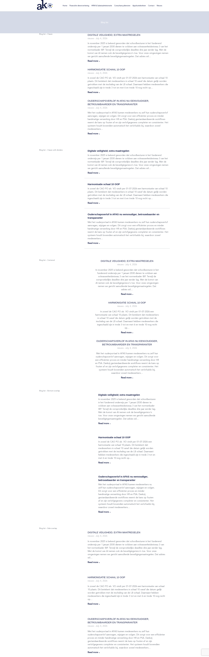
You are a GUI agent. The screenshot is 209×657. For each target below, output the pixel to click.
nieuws (91, 39)
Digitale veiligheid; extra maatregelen (114, 35)
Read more (93, 61)
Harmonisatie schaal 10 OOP (106, 69)
